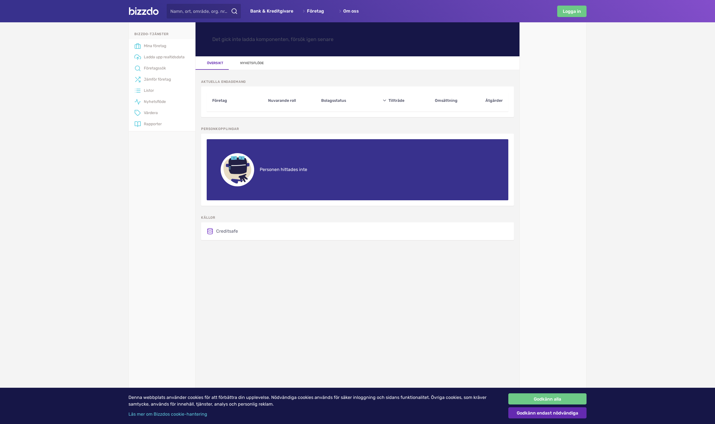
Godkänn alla (547, 399)
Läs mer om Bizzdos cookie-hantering (167, 414)
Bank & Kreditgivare (271, 11)
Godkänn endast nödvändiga (547, 413)
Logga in (572, 11)
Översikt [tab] (215, 63)
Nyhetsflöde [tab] (252, 63)
